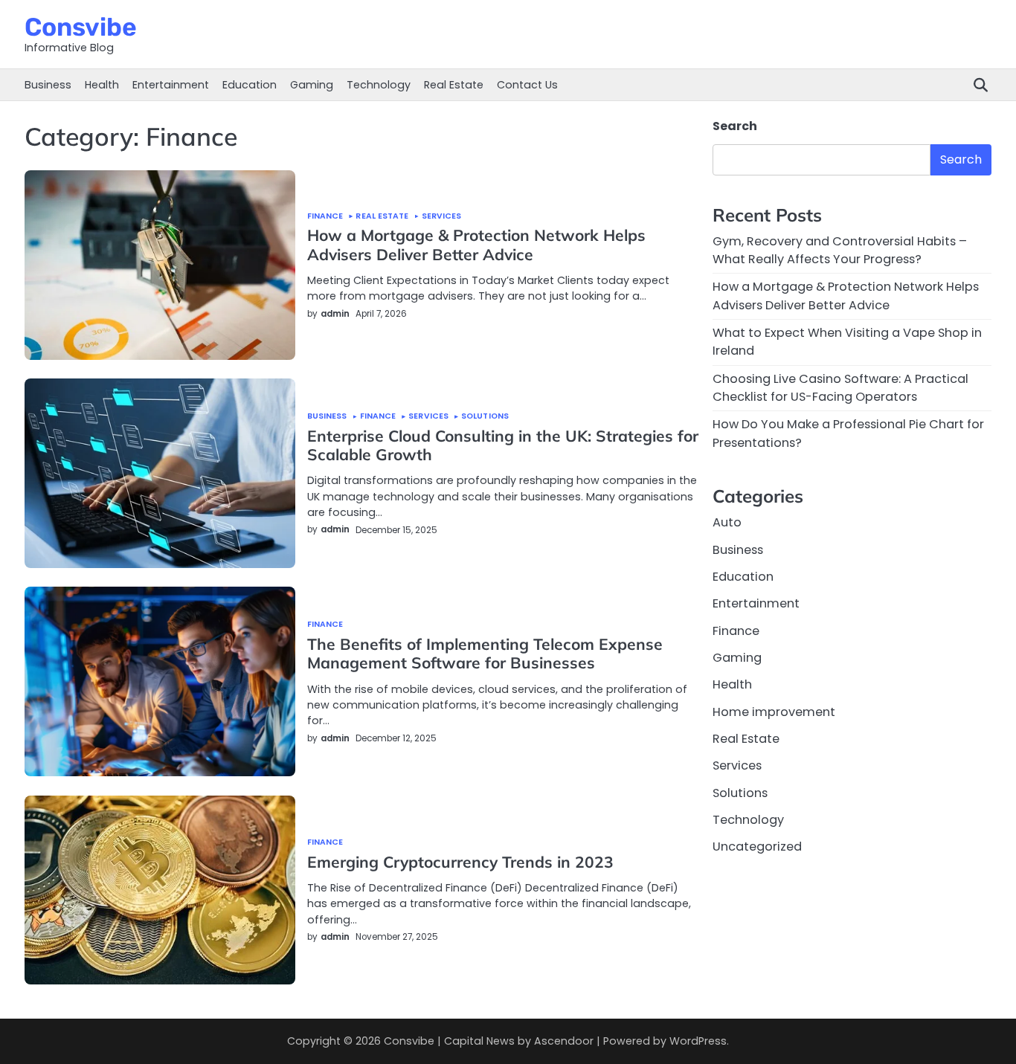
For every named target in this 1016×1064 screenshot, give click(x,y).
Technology (379, 84)
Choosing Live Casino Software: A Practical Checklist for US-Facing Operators (840, 388)
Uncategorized (757, 847)
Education (249, 84)
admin (335, 314)
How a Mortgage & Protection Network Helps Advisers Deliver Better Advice (476, 244)
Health (102, 84)
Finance (325, 217)
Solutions (485, 417)
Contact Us (527, 84)
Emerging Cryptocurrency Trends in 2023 (460, 861)
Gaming (311, 84)
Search (735, 126)
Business (48, 84)
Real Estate (453, 84)
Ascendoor (564, 1041)
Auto (727, 523)
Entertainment (170, 84)
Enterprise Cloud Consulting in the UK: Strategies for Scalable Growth (502, 445)
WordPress (698, 1041)
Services (442, 217)
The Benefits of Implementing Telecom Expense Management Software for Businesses (485, 653)
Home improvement (774, 712)
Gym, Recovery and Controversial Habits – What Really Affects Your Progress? (840, 250)
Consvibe (81, 27)
